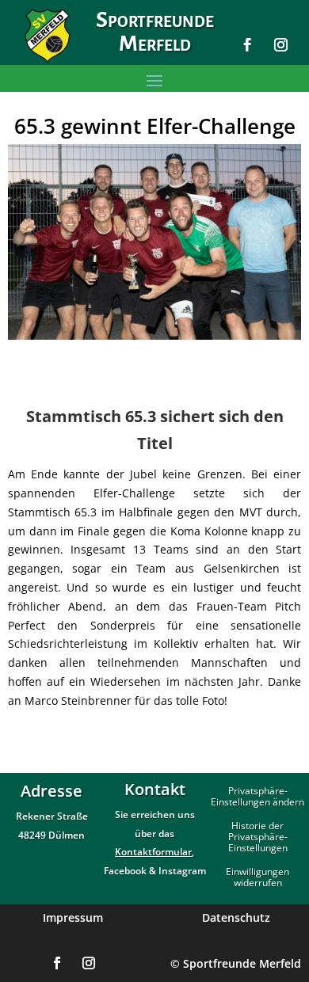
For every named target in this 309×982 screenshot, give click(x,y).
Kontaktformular (153, 851)
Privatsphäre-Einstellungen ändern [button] (257, 797)
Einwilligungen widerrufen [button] (257, 877)
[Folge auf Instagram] (281, 45)
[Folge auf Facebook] (248, 45)
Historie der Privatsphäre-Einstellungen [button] (258, 837)
